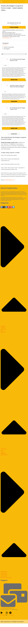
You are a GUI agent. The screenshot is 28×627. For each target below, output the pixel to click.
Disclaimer (3, 332)
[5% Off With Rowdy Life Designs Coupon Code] (5, 110)
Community (3, 448)
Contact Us (3, 329)
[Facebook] (2, 207)
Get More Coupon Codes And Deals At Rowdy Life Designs (17, 86)
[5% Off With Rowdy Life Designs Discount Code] (5, 61)
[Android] (2, 613)
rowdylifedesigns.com (6, 37)
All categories (7, 48)
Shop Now (14, 101)
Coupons (3, 327)
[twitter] (4, 207)
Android (2, 615)
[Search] (26, 1)
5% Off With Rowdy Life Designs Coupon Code (17, 108)
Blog (2, 330)
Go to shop (14, 27)
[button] (14, 269)
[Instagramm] (6, 207)
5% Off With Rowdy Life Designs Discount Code (17, 60)
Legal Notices (4, 571)
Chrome (11, 615)
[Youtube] (9, 207)
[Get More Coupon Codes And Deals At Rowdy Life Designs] (5, 87)
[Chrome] (10, 613)
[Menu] (1, 1)
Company (3, 326)
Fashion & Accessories (9, 47)
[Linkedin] (14, 207)
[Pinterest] (11, 207)
